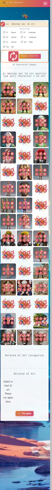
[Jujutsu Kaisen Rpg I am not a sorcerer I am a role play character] (24, 288)
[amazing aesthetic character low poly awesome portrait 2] (8, 139)
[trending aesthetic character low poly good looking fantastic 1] (8, 271)
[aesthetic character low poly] (8, 189)
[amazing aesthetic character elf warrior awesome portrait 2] (8, 337)
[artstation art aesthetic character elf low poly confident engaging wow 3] (8, 221)
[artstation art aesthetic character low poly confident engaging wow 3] (24, 221)
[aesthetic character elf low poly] (41, 172)
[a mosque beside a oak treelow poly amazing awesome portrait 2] (41, 320)
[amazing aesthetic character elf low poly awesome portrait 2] (41, 122)
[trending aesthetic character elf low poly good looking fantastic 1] (41, 255)
